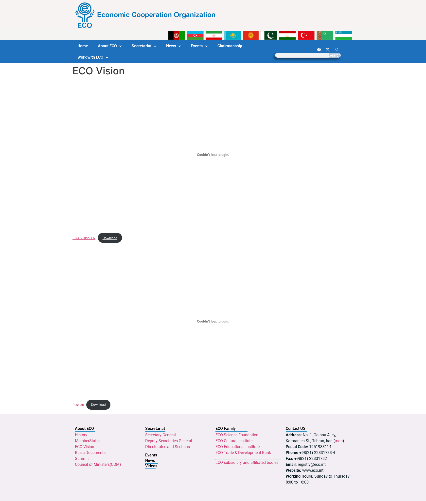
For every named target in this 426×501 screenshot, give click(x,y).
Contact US (295, 428)
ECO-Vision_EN (83, 238)
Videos (151, 466)
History (81, 435)
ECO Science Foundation (236, 435)
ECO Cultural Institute (233, 440)
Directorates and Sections (167, 446)
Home (82, 46)
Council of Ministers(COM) (98, 464)
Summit (82, 458)
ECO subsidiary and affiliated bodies (246, 462)
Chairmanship (229, 46)
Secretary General (160, 435)
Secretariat (141, 46)
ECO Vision (84, 446)
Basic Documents (90, 452)
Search (335, 55)
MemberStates (87, 440)
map (339, 440)
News (171, 46)
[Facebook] (319, 49)
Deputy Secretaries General (168, 440)
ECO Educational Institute (237, 446)
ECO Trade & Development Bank (243, 452)
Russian (78, 404)
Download (110, 238)
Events (197, 46)
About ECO (107, 46)
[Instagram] (336, 49)
